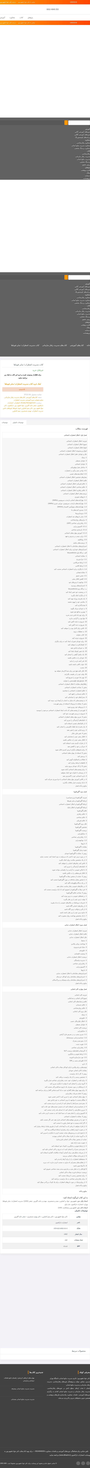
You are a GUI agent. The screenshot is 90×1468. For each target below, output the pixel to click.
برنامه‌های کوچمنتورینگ (82, 137)
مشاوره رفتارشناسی (83, 143)
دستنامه (87, 175)
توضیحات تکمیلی (18, 422)
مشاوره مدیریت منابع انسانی (80, 145)
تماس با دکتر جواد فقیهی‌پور (26, 2)
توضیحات (5, 422)
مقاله (88, 173)
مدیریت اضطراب (37, 411)
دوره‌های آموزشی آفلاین (82, 134)
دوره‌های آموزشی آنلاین (82, 132)
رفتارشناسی (86, 154)
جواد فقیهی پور (19, 405)
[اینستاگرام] (89, 2)
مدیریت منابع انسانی (83, 159)
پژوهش (30, 17)
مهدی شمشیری (26, 411)
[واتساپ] (86, 2)
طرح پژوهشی (85, 170)
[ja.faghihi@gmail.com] (83, 2)
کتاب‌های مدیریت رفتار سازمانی (54, 345)
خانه (88, 345)
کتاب (21, 17)
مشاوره (12, 17)
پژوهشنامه (86, 178)
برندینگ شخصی (85, 162)
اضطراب (17, 403)
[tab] (5, 422)
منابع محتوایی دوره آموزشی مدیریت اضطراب (28, 400)
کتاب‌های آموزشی (77, 345)
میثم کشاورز (16, 411)
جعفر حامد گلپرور (31, 405)
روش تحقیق (86, 165)
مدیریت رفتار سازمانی (82, 156)
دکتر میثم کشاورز (27, 408)
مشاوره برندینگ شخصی (82, 148)
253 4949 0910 (52, 9)
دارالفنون (11, 405)
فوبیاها (15, 408)
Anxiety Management (28, 403)
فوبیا (19, 408)
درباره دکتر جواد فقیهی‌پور (8, 2)
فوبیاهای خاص (7, 408)
